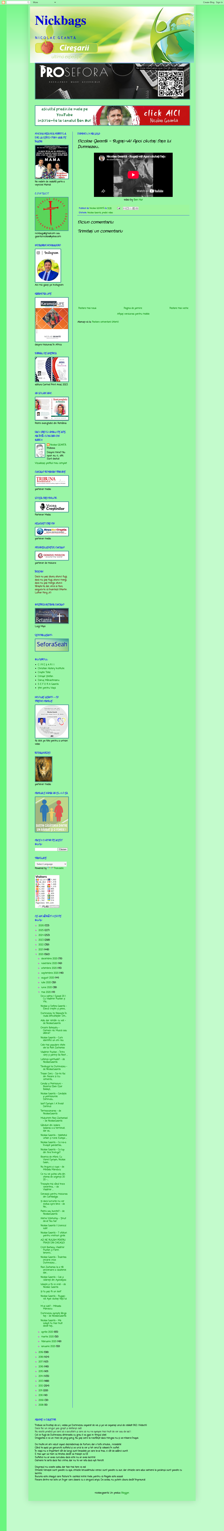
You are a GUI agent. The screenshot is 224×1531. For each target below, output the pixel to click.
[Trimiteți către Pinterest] (137, 208)
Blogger (125, 1493)
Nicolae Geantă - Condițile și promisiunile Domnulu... (53, 1096)
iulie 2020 (46, 982)
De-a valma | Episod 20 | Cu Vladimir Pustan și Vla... (53, 998)
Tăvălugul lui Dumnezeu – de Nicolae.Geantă (54, 1068)
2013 (41, 1381)
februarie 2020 (49, 1341)
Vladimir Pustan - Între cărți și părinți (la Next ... (54, 1053)
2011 (41, 1390)
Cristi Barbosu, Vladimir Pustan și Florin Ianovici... (52, 1250)
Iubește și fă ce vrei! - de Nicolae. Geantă (53, 1286)
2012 (41, 1386)
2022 (41, 945)
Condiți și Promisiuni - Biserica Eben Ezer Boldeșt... (52, 1086)
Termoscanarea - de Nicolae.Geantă (51, 1112)
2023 (41, 940)
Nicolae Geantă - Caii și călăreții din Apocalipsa (53, 1279)
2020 (41, 954)
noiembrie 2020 (49, 963)
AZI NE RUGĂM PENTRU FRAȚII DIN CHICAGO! (53, 1241)
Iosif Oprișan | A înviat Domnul (52, 1105)
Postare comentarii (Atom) (105, 322)
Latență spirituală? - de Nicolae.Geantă (53, 1061)
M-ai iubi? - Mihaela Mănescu (51, 1307)
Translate (58, 868)
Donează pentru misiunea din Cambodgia (54, 1195)
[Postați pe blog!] (127, 208)
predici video (107, 212)
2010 (41, 1395)
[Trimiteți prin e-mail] (124, 208)
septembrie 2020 (50, 973)
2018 (41, 1357)
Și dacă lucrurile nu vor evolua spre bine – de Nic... (53, 1204)
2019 (41, 1352)
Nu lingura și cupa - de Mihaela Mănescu (52, 1168)
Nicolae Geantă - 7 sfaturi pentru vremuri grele (54, 1234)
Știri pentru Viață (47, 688)
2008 (41, 1405)
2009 (41, 1400)
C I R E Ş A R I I (46, 664)
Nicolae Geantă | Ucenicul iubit (53, 1227)
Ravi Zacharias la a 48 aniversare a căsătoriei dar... (53, 1270)
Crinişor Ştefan (45, 676)
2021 (41, 949)
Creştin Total (44, 672)
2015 (41, 1371)
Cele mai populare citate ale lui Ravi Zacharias (53, 1046)
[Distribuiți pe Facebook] (133, 208)
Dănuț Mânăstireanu (48, 680)
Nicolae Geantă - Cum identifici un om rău (52, 1039)
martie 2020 (48, 1337)
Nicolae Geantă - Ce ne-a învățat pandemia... (53, 1144)
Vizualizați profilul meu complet (51, 463)
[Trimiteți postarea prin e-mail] (118, 208)
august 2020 (48, 978)
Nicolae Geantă (94, 212)
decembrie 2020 (49, 958)
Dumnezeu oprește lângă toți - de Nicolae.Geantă (53, 1315)
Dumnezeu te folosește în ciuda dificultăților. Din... (54, 1015)
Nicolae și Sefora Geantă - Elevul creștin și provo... (54, 1007)
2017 (41, 1362)
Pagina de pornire (133, 308)
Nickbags (60, 19)
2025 (41, 930)
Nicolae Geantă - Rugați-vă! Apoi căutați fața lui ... (54, 1298)
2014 (41, 1376)
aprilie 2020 (47, 1332)
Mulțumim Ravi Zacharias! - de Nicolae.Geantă (54, 1119)
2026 (42, 925)
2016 (41, 1366)
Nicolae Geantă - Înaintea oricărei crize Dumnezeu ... (53, 1260)
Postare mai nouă (87, 308)
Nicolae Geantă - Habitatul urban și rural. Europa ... (54, 1137)
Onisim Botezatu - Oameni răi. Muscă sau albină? (54, 1030)
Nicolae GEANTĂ (58, 445)
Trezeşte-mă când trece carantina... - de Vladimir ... (53, 1186)
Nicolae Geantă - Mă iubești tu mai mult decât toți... (51, 1323)
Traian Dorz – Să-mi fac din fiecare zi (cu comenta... (53, 1076)
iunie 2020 (47, 987)
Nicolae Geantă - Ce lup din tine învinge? (52, 1151)
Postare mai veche (179, 308)
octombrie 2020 (49, 968)
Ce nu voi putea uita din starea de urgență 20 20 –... (53, 1176)
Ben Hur (138, 200)
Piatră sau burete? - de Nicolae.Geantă (52, 1213)
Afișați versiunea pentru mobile (133, 314)
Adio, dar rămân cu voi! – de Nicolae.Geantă (53, 1022)
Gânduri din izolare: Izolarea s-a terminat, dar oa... (53, 1128)
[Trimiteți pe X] (130, 208)
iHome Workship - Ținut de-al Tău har (53, 1220)
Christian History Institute (51, 668)
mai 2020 (46, 992)
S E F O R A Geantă (48, 684)
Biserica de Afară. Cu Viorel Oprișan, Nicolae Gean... (53, 1159)
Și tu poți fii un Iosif (51, 1291)
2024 (41, 935)
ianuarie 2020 (48, 1346)
